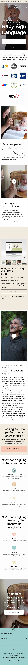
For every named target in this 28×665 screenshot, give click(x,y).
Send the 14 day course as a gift (14, 449)
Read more (3, 287)
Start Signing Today (14, 612)
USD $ (13, 649)
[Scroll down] (14, 47)
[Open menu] (3, 7)
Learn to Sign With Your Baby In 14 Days (14, 41)
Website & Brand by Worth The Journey (14, 657)
